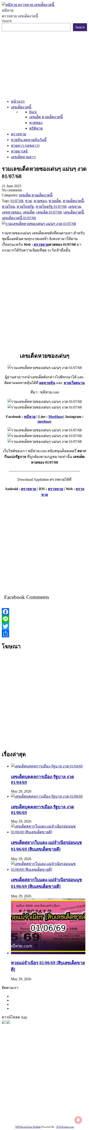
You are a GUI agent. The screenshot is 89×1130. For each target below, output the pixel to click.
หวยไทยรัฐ (45, 1056)
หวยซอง (8, 1056)
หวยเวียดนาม (74, 383)
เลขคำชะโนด (22, 1085)
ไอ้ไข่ (37, 1113)
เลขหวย (44, 1062)
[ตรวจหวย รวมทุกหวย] (3, 1022)
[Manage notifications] (78, 1120)
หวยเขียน (71, 1085)
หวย (11, 1062)
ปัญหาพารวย (19, 1073)
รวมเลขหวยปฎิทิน (48, 1085)
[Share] (44, 633)
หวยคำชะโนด (45, 1079)
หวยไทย (61, 1056)
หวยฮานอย (34, 1102)
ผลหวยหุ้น (47, 383)
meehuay (45, 421)
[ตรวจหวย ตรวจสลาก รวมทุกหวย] (8, 1022)
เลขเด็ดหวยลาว (43, 1073)
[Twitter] (44, 626)
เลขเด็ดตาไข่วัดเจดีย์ (60, 1102)
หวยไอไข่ (22, 1096)
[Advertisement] (44, 64)
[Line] (44, 619)
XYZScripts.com (65, 1126)
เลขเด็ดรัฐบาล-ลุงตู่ (59, 1107)
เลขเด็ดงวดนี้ (26, 1056)
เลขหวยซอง (61, 1062)
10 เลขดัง (50, 1113)
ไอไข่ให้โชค (68, 1113)
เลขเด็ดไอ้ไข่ (34, 1090)
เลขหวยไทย (43, 1067)
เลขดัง (59, 1067)
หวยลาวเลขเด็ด (68, 1073)
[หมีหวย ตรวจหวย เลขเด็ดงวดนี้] (28, 5)
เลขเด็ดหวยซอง (20, 1067)
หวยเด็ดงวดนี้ (26, 1062)
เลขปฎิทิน (39, 1096)
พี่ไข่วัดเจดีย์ (23, 1079)
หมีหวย (30, 417)
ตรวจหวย (41, 244)
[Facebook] (44, 611)
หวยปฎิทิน (48, 1119)
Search (7, 21)
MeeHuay (55, 417)
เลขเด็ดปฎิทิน (58, 1096)
